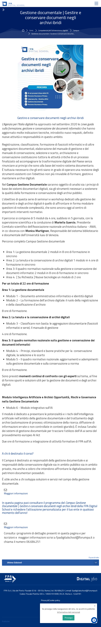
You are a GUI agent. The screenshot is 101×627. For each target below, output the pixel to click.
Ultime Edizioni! (14, 562)
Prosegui (68, 617)
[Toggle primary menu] (96, 3)
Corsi (31, 30)
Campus (76, 30)
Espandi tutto (94, 557)
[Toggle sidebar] (3, 10)
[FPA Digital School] (13, 3)
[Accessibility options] (94, 620)
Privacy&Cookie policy (50, 600)
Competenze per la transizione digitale (53, 30)
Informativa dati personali (68, 612)
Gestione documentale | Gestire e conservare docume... (53, 34)
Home (23, 30)
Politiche (6, 621)
